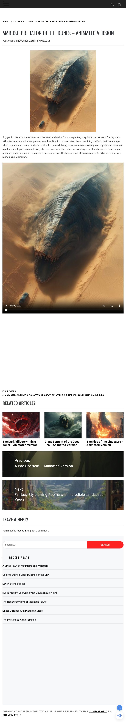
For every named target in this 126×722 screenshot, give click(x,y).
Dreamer (45, 41)
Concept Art (36, 395)
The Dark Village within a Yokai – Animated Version (20, 443)
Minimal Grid (98, 711)
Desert (59, 395)
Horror (72, 395)
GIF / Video (10, 391)
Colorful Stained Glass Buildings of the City (25, 574)
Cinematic (22, 395)
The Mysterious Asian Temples (19, 619)
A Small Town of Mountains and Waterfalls (25, 565)
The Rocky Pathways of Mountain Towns (24, 601)
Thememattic (11, 715)
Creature (49, 395)
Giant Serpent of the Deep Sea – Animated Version (61, 443)
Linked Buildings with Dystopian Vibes (22, 610)
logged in (22, 530)
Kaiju (81, 395)
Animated (10, 395)
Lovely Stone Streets (13, 583)
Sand (87, 395)
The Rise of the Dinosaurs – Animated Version (104, 443)
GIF (65, 395)
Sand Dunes (97, 395)
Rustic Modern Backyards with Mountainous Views (29, 592)
